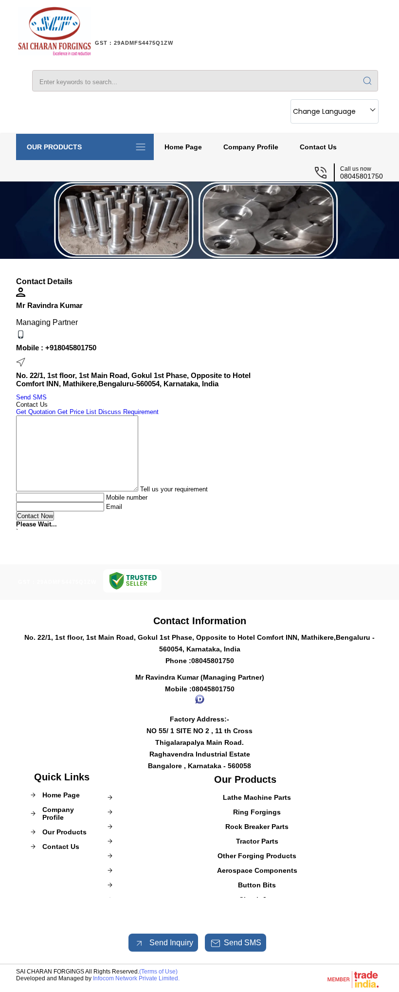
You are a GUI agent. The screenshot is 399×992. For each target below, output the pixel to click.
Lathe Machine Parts (257, 797)
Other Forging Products (257, 856)
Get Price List (76, 411)
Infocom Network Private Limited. (136, 978)
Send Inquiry (170, 942)
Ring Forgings (257, 812)
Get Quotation (35, 411)
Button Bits (257, 885)
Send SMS (31, 397)
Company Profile (250, 147)
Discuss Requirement (128, 411)
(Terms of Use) (158, 971)
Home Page (183, 147)
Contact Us (318, 147)
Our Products (54, 147)
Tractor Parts (257, 841)
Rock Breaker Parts (257, 826)
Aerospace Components (257, 870)
